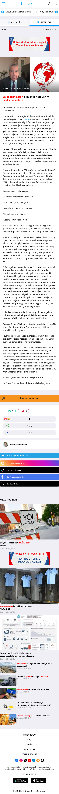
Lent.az (26, 119)
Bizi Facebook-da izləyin (15, 477)
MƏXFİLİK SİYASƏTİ (29, 754)
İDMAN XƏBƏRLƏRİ (29, 398)
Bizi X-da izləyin (12, 484)
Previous (2, 12)
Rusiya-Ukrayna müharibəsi (18, 12)
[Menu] (3, 3)
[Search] (56, 3)
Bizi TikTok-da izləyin (14, 470)
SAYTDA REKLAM (29, 735)
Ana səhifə (45, 30)
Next (56, 12)
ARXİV (29, 744)
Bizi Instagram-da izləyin (15, 463)
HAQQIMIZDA (29, 749)
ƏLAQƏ (29, 739)
